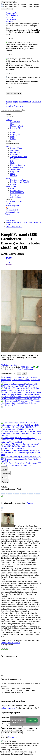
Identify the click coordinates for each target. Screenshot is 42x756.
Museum (10, 115)
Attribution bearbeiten (9, 365)
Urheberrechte (27, 754)
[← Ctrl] (21, 405)
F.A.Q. (8, 750)
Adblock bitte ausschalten (10, 643)
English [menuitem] (15, 102)
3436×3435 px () (30, 367)
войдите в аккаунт (8, 708)
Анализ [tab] (9, 264)
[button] (12, 13)
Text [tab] (8, 262)
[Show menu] (16, 2)
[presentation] (23, 267)
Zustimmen (32, 720)
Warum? (29, 503)
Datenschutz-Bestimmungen (11, 754)
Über (13, 750)
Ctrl (19, 373)
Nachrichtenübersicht (14, 93)
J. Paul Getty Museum (24, 369)
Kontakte (18, 750)
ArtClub (12, 142)
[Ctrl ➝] (21, 425)
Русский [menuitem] (9, 102)
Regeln (16, 752)
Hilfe (3, 750)
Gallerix (11, 737)
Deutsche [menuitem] (35, 102)
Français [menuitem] (28, 102)
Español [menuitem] (22, 102)
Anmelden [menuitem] (9, 106)
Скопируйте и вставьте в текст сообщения (18, 730)
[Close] (24, 110)
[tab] (9, 258)
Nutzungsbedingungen (27, 752)
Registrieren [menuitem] (18, 106)
